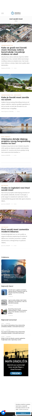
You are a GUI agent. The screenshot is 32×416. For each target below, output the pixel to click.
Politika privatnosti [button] (23, 409)
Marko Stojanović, (5, 111)
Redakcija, (3, 68)
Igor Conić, (3, 204)
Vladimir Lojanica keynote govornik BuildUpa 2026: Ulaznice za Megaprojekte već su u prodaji (13, 276)
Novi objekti (6, 136)
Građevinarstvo (7, 45)
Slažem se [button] (23, 413)
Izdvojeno (17, 95)
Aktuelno (4, 185)
